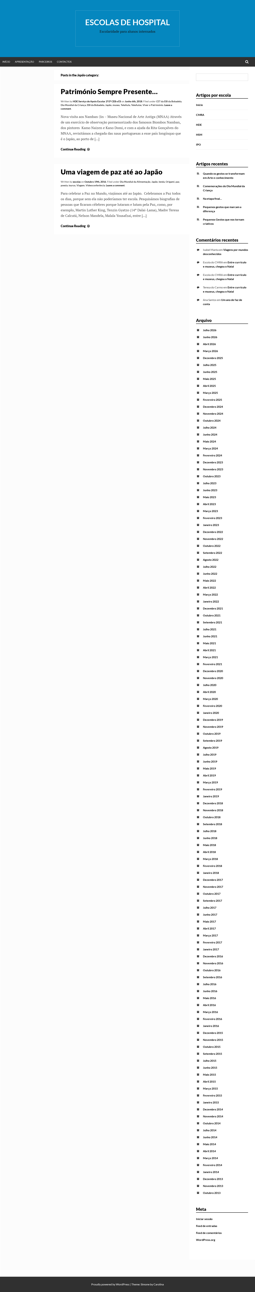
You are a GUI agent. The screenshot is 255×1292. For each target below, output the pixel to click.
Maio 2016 (209, 998)
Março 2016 (210, 1012)
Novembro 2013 (213, 1185)
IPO (198, 144)
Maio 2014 (209, 1144)
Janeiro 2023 (211, 525)
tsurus (72, 185)
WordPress (122, 1284)
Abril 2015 (209, 1081)
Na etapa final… (212, 198)
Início (6, 61)
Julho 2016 (209, 984)
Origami (170, 181)
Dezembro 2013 (213, 1179)
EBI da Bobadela (95, 104)
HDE (199, 124)
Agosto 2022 (210, 559)
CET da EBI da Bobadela (168, 101)
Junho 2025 (210, 371)
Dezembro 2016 (213, 956)
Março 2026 (210, 351)
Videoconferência (95, 185)
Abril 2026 (209, 344)
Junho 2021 (210, 636)
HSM (199, 134)
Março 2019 (210, 782)
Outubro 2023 (211, 476)
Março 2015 (210, 1088)
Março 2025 (210, 392)
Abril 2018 (209, 852)
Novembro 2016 (213, 963)
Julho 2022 (209, 566)
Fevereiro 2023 (212, 518)
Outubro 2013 (211, 1192)
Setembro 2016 (212, 977)
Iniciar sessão (204, 1219)
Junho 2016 (210, 991)
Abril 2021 (209, 650)
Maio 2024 (209, 441)
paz (177, 181)
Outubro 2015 (211, 1046)
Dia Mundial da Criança (73, 104)
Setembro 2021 (212, 622)
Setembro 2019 (212, 740)
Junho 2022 (210, 573)
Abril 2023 (209, 504)
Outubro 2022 (211, 545)
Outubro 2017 (211, 893)
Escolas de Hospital (127, 22)
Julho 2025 (209, 364)
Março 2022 (210, 594)
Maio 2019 (209, 768)
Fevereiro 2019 (212, 789)
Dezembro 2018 (213, 803)
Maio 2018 (209, 845)
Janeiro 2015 (211, 1102)
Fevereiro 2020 (212, 705)
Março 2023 (210, 511)
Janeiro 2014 (211, 1172)
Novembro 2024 (213, 413)
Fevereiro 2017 (212, 942)
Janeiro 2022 (211, 601)
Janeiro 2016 (211, 1025)
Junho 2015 (210, 1067)
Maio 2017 (209, 921)
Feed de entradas (206, 1225)
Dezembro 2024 (213, 406)
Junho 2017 (210, 914)
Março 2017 (210, 935)
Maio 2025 (209, 378)
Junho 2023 (210, 490)
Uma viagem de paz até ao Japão (111, 172)
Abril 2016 (209, 1005)
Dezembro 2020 (213, 671)
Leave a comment (115, 185)
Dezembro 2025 (213, 358)
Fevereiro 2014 (212, 1165)
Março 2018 (210, 858)
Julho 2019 (209, 754)
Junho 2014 (210, 1137)
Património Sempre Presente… (109, 91)
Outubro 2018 (211, 817)
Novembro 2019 (213, 726)
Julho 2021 (209, 629)
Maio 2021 (209, 643)
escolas (77, 181)
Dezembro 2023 (213, 462)
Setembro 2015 (212, 1053)
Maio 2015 (209, 1074)
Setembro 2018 (212, 824)
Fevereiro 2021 (212, 664)
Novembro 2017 (213, 886)
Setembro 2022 (212, 552)
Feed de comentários (209, 1232)
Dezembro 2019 (213, 719)
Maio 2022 (209, 580)
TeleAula (125, 104)
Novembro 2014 (213, 1116)
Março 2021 (210, 657)
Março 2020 (210, 698)
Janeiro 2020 (211, 712)
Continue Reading (76, 149)
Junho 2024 (210, 434)
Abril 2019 (209, 775)
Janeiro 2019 (211, 796)
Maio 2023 (209, 497)
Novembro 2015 (213, 1039)
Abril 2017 (209, 928)
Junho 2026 (210, 337)
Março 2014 (210, 1158)
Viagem (80, 185)
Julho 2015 (209, 1060)
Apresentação (24, 61)
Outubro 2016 (211, 970)
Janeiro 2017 (211, 949)
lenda (162, 181)
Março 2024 (210, 448)
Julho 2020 (209, 685)
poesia (64, 185)
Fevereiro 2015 (212, 1095)
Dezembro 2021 (213, 608)
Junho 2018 (210, 838)
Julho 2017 (209, 907)
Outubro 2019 (211, 733)
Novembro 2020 (213, 678)
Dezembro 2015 (213, 1032)
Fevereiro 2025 (212, 399)
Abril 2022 (209, 587)
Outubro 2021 (211, 615)
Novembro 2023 (213, 469)
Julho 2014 (209, 1130)
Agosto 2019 (210, 747)
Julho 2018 (209, 831)
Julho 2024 (209, 427)
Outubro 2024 (211, 420)
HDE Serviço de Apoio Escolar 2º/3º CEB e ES (97, 101)
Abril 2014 (209, 1151)
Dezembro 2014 (213, 1109)
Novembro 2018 (213, 810)
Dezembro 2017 (213, 879)
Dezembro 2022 (213, 531)
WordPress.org (205, 1239)
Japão (108, 104)
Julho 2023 (209, 483)
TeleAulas (136, 104)
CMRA (200, 114)
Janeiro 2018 (211, 872)
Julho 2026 (209, 330)
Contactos (64, 61)
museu (116, 104)
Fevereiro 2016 (212, 1018)
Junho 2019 (210, 761)
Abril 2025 (209, 385)
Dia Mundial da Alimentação (135, 181)
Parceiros (45, 61)
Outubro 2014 (211, 1123)
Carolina (159, 1284)
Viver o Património (153, 104)
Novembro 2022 (213, 538)
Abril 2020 (209, 691)
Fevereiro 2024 (212, 455)
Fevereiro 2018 (212, 865)
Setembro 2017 (212, 900)
